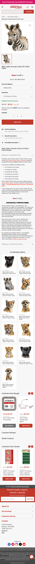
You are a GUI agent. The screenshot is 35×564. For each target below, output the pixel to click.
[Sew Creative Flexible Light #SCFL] (25, 412)
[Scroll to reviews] (17, 71)
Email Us (4, 530)
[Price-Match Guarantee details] (19, 142)
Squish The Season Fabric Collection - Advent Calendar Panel (25, 473)
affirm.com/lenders (17, 554)
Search (30, 11)
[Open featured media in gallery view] (30, 25)
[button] (2, 7)
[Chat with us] (27, 7)
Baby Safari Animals (13, 16)
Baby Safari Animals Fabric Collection (15, 160)
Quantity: (4, 112)
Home (3, 16)
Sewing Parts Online (7, 182)
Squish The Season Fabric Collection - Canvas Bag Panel (9, 473)
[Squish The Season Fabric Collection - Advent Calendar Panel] (25, 465)
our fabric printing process (19, 239)
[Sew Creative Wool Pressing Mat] (9, 412)
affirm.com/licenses (26, 558)
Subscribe (30, 499)
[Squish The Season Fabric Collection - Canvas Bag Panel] (9, 465)
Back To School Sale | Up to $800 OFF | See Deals (17, 2)
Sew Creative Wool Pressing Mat (8, 419)
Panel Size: (5, 92)
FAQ (3, 532)
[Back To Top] (32, 561)
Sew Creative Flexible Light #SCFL (24, 419)
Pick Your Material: (7, 84)
